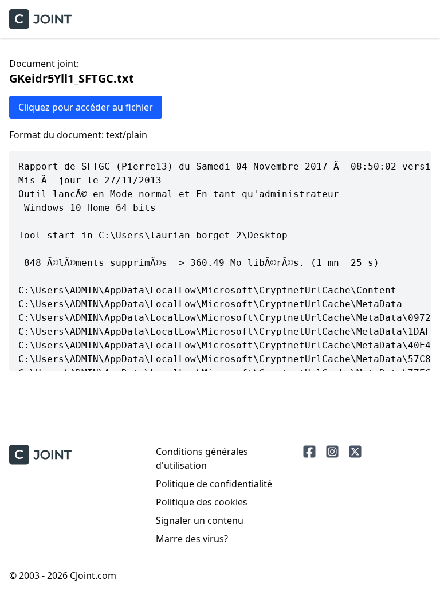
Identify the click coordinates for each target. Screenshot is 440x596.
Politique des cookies (201, 502)
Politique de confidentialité (214, 483)
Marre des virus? (192, 538)
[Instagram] (332, 451)
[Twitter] (355, 451)
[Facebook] (309, 451)
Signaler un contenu (199, 520)
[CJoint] (40, 455)
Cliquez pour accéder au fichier (85, 107)
